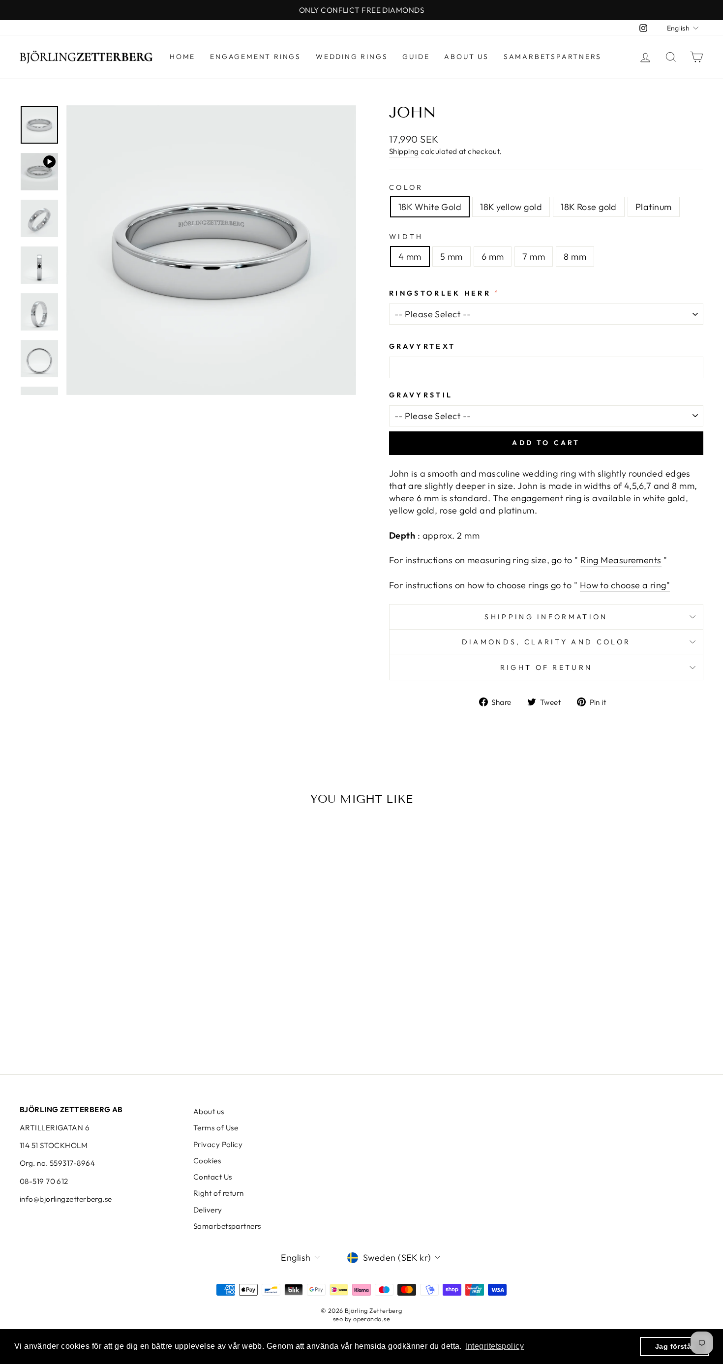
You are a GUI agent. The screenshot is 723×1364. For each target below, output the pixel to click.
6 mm (493, 256)
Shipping (404, 151)
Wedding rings (352, 56)
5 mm (451, 256)
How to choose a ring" (625, 585)
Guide (415, 56)
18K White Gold (429, 206)
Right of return (546, 667)
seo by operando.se (361, 1319)
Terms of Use (215, 1127)
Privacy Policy (217, 1144)
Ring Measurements (621, 560)
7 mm (533, 256)
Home (182, 56)
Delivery (207, 1209)
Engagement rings (255, 56)
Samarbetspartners (553, 56)
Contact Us (212, 1177)
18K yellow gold (511, 206)
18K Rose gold (589, 206)
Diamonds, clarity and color (546, 641)
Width (406, 236)
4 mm (410, 256)
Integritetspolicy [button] (495, 1346)
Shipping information (545, 616)
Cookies (207, 1160)
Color (406, 187)
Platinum (653, 206)
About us (466, 56)
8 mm (575, 256)
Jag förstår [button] (674, 1346)
